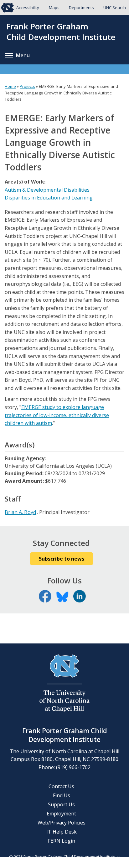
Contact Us (61, 786)
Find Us (61, 795)
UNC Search (114, 7)
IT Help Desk (61, 831)
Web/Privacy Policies (61, 822)
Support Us (61, 804)
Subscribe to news (61, 558)
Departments (81, 7)
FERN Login (61, 840)
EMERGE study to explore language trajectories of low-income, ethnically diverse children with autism (57, 415)
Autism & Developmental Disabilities (47, 189)
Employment (61, 813)
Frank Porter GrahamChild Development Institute (60, 32)
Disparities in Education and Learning (49, 197)
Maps (54, 7)
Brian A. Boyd (20, 512)
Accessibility (27, 7)
